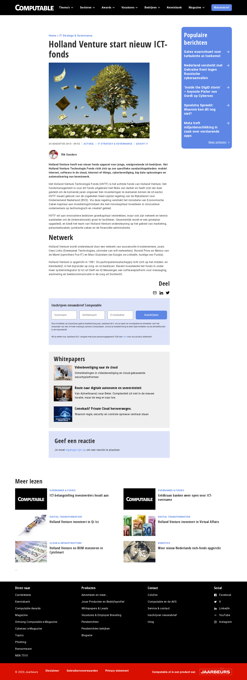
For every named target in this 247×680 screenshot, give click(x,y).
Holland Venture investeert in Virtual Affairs (188, 521)
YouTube (224, 615)
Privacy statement (117, 670)
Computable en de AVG (162, 601)
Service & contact (159, 608)
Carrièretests (23, 595)
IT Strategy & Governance (76, 35)
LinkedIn (224, 608)
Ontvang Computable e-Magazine (36, 621)
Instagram (225, 621)
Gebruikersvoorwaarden (82, 670)
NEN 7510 (21, 655)
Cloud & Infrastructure (66, 543)
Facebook (225, 595)
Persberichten (90, 621)
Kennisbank (22, 601)
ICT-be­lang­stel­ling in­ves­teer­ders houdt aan (79, 495)
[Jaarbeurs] (214, 671)
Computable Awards (28, 608)
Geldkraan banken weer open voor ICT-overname (185, 497)
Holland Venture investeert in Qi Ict (74, 521)
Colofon (153, 595)
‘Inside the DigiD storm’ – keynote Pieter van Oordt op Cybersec (202, 91)
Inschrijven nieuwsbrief (162, 615)
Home (52, 35)
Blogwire (86, 635)
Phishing (20, 642)
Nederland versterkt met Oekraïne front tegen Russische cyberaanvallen (203, 71)
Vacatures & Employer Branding (101, 615)
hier (125, 337)
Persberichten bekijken (95, 628)
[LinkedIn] (161, 293)
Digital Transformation (66, 516)
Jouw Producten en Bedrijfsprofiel (103, 601)
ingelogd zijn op (76, 449)
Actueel (89, 143)
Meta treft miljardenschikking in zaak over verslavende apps (201, 129)
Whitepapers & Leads (94, 608)
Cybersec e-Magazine (28, 628)
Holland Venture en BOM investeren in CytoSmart (76, 550)
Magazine (21, 615)
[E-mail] (155, 293)
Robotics (164, 543)
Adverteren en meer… (94, 595)
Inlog (151, 621)
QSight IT (142, 143)
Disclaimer (52, 670)
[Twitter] (168, 293)
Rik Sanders (69, 154)
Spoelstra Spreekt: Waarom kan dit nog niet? (199, 109)
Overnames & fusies (63, 490)
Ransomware (23, 648)
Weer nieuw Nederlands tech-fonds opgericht (189, 548)
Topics (19, 635)
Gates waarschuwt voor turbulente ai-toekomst (202, 54)
